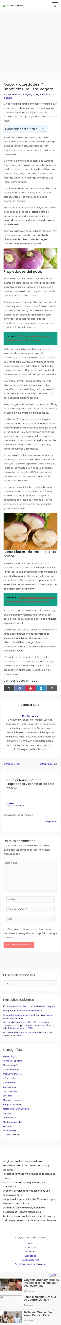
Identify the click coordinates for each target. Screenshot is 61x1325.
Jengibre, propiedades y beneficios (22, 1161)
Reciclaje (7, 1126)
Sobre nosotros (30, 1260)
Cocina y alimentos (12, 1074)
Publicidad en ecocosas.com (30, 1264)
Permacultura (9, 1117)
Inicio (30, 1243)
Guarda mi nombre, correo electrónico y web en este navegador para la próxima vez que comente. (30, 933)
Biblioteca (30, 1251)
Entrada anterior (11, 764)
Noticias (7, 1113)
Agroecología (9, 1056)
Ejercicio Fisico (13, 1134)
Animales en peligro (12, 1061)
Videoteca (30, 1255)
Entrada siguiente (49, 764)
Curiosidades (9, 1087)
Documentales (10, 1091)
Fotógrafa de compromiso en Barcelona (22, 1010)
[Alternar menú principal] (55, 5)
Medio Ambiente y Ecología (16, 1109)
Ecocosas (17, 5)
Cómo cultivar (10, 1078)
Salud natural (9, 1130)
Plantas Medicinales (12, 1122)
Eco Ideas (7, 1095)
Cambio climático (11, 1069)
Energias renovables (13, 1104)
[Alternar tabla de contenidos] (42, 129)
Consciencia (9, 1082)
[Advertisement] (30, 43)
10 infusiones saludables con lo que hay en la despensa (29, 1006)
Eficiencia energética (13, 1100)
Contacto (30, 1247)
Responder (51, 821)
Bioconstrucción (10, 1065)
